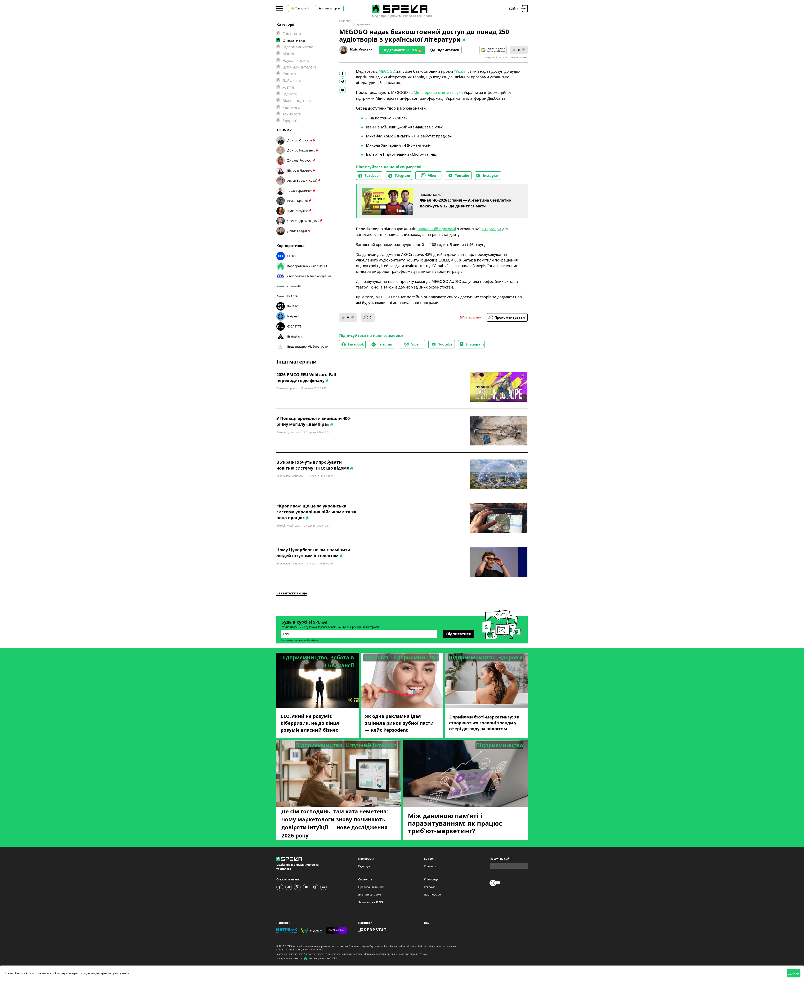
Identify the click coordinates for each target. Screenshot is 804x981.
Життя (288, 87)
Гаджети (290, 93)
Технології (291, 113)
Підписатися (448, 50)
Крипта (289, 73)
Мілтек (288, 53)
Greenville (294, 286)
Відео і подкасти (297, 100)
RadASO (293, 306)
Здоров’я (290, 120)
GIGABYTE (294, 326)
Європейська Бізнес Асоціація (309, 276)
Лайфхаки (291, 80)
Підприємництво (297, 46)
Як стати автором (329, 8)
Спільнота (291, 33)
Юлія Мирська (361, 49)
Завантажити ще (291, 593)
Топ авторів (302, 8)
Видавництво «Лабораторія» (308, 346)
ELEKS (291, 256)
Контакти (430, 866)
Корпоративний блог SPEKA (307, 266)
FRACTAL (293, 296)
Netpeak (293, 316)
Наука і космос (296, 60)
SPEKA (288, 946)
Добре (793, 973)
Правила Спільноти (371, 887)
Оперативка (361, 24)
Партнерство (432, 894)
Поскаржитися (472, 317)
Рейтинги (291, 107)
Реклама (429, 887)
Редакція (364, 866)
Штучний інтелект (299, 67)
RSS (426, 923)
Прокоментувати (510, 317)
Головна (345, 21)
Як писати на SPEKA (370, 902)
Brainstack (294, 336)
